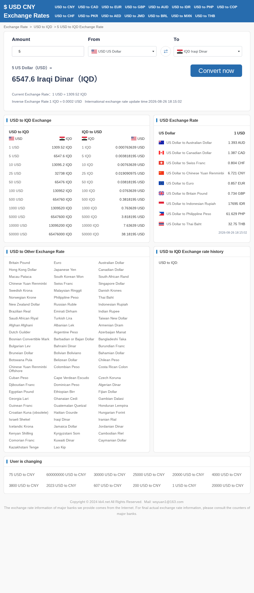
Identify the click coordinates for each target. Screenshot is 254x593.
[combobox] (122, 51)
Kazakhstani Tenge (24, 447)
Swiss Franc (63, 283)
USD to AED (111, 16)
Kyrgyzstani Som (67, 433)
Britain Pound (19, 263)
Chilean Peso (108, 360)
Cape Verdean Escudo (71, 378)
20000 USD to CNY (188, 474)
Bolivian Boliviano (67, 353)
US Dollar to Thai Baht (183, 224)
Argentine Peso (66, 332)
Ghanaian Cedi (65, 399)
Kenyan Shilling (21, 433)
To (176, 39)
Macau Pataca (20, 277)
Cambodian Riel (111, 433)
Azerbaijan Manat (112, 332)
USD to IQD (43, 27)
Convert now (216, 70)
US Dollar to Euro (180, 183)
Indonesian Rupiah (113, 304)
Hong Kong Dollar (23, 270)
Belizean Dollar (65, 360)
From (94, 39)
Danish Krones (110, 290)
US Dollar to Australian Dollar (189, 143)
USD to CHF (65, 16)
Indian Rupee (109, 311)
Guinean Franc (20, 405)
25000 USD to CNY (149, 474)
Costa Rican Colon (113, 367)
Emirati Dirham (65, 311)
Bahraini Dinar (65, 346)
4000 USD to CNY (227, 474)
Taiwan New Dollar (112, 318)
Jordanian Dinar (111, 426)
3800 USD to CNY (24, 485)
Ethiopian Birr (64, 392)
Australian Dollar (111, 263)
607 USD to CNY (108, 485)
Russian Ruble (65, 304)
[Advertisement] (127, 557)
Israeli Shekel (19, 419)
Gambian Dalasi (111, 399)
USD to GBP (135, 7)
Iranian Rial (107, 419)
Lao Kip (60, 447)
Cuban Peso (18, 378)
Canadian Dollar (111, 270)
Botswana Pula (20, 360)
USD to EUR (112, 7)
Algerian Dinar (109, 385)
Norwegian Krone (22, 297)
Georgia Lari (19, 399)
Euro (57, 263)
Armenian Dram (110, 325)
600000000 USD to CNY (66, 474)
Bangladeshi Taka (112, 339)
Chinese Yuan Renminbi (28, 283)
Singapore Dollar (111, 283)
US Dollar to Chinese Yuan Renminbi (195, 173)
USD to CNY (65, 7)
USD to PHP (204, 7)
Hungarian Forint (111, 412)
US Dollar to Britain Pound (186, 193)
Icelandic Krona (21, 426)
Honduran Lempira (113, 405)
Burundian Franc (111, 346)
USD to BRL (158, 16)
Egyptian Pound (21, 392)
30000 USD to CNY (110, 474)
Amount (21, 39)
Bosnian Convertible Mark (29, 339)
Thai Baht (106, 297)
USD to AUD (158, 7)
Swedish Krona (20, 290)
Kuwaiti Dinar (64, 440)
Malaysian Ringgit (68, 290)
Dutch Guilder (20, 332)
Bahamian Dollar (111, 353)
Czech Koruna (109, 378)
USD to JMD (135, 16)
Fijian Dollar (107, 392)
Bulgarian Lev (20, 346)
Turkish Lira (63, 318)
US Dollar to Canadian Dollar (189, 153)
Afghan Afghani (21, 325)
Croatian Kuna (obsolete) (28, 412)
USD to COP (227, 7)
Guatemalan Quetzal (70, 405)
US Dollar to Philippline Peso (188, 214)
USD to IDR (181, 7)
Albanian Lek (64, 325)
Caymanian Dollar (112, 440)
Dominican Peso (66, 385)
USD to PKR (88, 16)
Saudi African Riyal (23, 318)
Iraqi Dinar (62, 419)
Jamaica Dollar (65, 426)
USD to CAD (88, 7)
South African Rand (113, 277)
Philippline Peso (66, 297)
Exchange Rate (16, 27)
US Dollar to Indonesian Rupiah (191, 204)
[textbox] (122, 51)
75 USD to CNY (22, 474)
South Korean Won (69, 277)
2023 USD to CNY (61, 485)
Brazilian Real (20, 311)
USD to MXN (181, 16)
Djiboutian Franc (22, 385)
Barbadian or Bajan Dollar (74, 339)
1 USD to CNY (184, 485)
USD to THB (205, 16)
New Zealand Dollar (24, 304)
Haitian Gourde (66, 412)
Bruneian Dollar (21, 353)
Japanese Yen (65, 270)
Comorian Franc (21, 440)
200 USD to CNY (147, 485)
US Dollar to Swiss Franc (185, 163)
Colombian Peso (67, 367)
